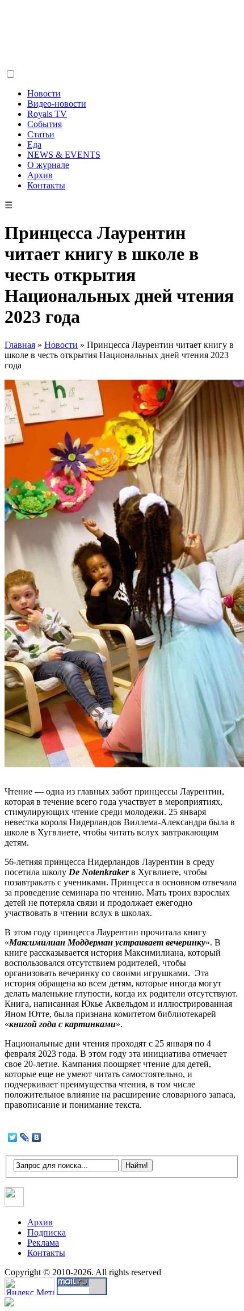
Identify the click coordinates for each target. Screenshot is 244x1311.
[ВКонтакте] (37, 1137)
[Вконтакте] (14, 1203)
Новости (44, 93)
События (44, 124)
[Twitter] (13, 1137)
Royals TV (47, 114)
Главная (20, 345)
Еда (34, 144)
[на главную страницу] (70, 65)
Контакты (46, 185)
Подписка (46, 1232)
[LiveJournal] (25, 1137)
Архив (40, 175)
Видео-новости (56, 103)
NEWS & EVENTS (63, 154)
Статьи (40, 134)
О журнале (48, 165)
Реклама (43, 1242)
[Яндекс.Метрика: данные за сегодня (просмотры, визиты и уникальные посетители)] (29, 1286)
